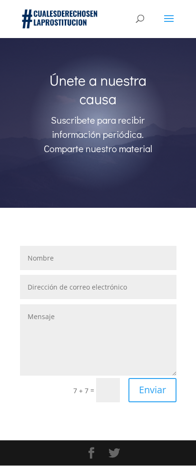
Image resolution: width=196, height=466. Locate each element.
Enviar (152, 389)
